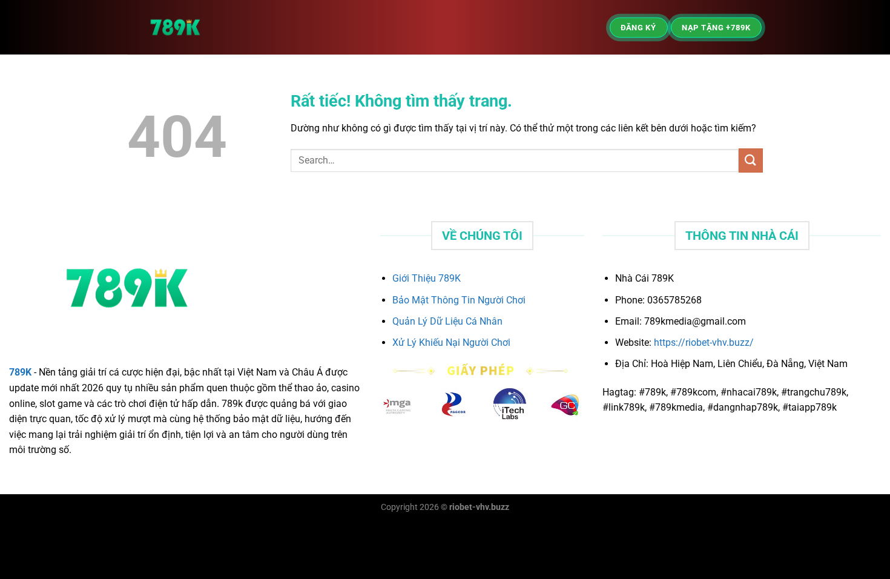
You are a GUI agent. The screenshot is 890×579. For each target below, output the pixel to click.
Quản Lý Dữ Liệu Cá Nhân (447, 321)
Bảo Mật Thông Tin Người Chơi (459, 300)
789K (20, 372)
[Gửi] (751, 160)
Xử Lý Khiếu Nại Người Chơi (451, 342)
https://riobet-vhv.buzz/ (704, 342)
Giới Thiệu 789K (426, 278)
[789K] (208, 27)
